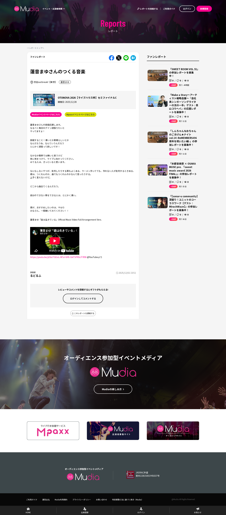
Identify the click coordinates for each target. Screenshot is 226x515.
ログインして (83, 298)
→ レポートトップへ (35, 48)
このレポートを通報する (84, 313)
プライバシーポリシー (81, 499)
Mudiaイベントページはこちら (46, 114)
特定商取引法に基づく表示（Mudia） (127, 499)
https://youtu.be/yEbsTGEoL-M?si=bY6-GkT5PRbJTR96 (58, 257)
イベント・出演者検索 (52, 8)
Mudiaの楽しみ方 (112, 389)
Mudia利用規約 (61, 499)
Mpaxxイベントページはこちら (80, 114)
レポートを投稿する (148, 8)
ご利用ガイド (169, 8)
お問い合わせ (101, 499)
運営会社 (46, 499)
